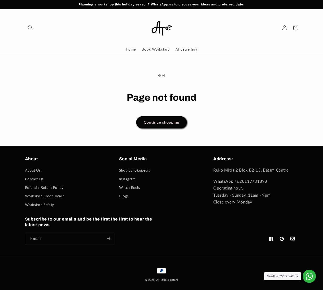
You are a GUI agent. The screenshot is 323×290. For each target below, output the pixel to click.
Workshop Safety (39, 205)
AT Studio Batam (167, 279)
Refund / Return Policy (44, 187)
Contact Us (34, 179)
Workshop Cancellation (45, 196)
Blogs (124, 196)
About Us (33, 170)
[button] (30, 27)
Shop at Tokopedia (134, 170)
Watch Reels (129, 187)
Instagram (127, 179)
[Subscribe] (108, 238)
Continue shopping (161, 122)
